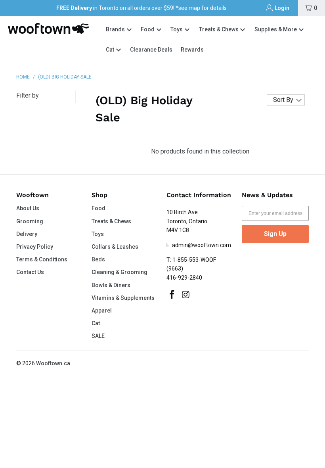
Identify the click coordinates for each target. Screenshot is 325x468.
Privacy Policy (34, 247)
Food (148, 29)
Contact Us (30, 272)
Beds (98, 259)
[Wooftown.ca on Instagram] (186, 295)
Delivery (26, 234)
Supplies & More (276, 29)
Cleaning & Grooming (119, 272)
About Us (27, 208)
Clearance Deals (151, 49)
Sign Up (275, 234)
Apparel (102, 310)
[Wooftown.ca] (48, 28)
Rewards (192, 49)
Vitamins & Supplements (123, 298)
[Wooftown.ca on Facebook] (172, 295)
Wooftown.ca (53, 363)
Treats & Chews (219, 29)
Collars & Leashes (115, 247)
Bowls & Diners (111, 285)
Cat (110, 49)
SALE (98, 336)
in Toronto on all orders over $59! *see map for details (141, 8)
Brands (115, 29)
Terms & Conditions (41, 259)
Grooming (29, 221)
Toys (177, 29)
